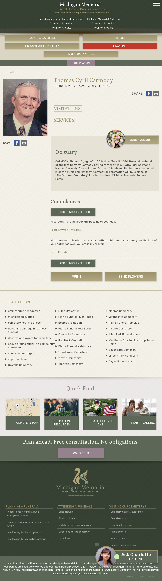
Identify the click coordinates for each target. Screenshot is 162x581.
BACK (11, 72)
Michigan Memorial (81, 4)
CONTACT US (81, 453)
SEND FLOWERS (140, 139)
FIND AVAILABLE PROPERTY (42, 46)
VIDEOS (120, 37)
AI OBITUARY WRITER (81, 53)
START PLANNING (81, 63)
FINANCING (120, 46)
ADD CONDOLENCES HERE (73, 212)
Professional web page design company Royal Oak (76, 573)
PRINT (76, 276)
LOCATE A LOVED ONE (42, 37)
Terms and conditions (135, 576)
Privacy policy (154, 576)
